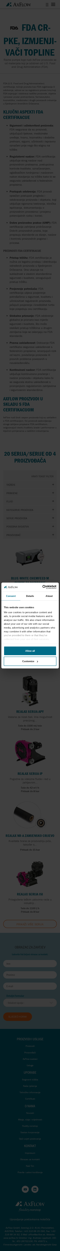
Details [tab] (30, 595)
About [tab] (49, 595)
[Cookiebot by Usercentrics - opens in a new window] (42, 587)
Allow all (30, 650)
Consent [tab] (11, 595)
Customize (28, 661)
